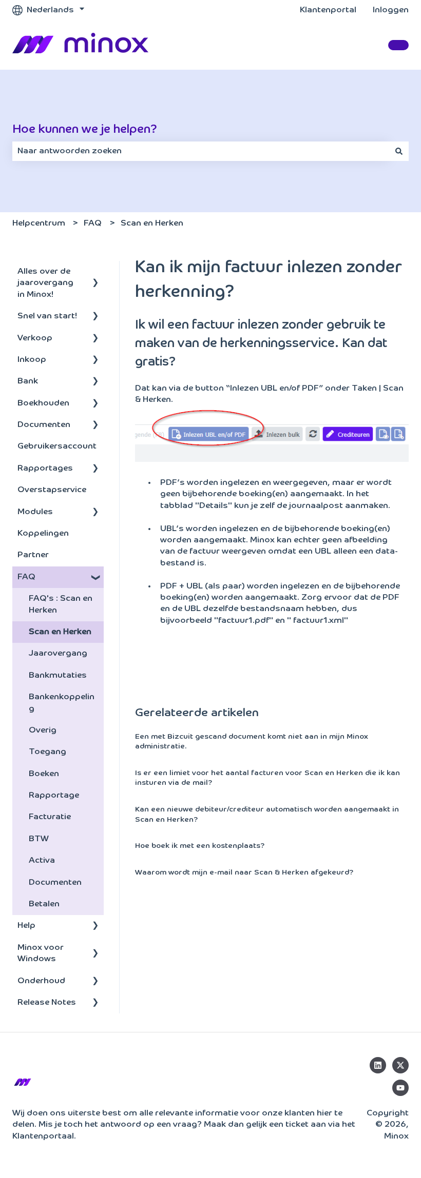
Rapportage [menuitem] (54, 795)
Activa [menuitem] (42, 861)
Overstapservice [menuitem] (51, 490)
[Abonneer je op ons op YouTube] (400, 1088)
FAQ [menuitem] (26, 577)
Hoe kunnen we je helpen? (84, 129)
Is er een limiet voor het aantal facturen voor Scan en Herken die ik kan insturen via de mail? (267, 778)
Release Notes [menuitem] (46, 1003)
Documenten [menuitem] (43, 425)
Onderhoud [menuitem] (41, 981)
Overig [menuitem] (42, 730)
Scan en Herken (152, 223)
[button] (95, 272)
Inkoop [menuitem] (31, 360)
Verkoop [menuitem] (34, 338)
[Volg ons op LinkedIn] (378, 1065)
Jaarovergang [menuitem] (58, 653)
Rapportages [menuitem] (45, 468)
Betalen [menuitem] (44, 904)
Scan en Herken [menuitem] (60, 632)
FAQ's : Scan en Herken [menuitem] (60, 604)
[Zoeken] (399, 151)
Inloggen (391, 10)
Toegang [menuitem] (47, 752)
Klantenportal (328, 10)
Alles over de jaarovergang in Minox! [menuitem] (45, 283)
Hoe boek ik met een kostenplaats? (199, 845)
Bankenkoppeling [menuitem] (61, 703)
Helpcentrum (38, 223)
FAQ (93, 223)
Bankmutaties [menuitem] (58, 676)
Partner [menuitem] (33, 555)
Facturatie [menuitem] (50, 817)
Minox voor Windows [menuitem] (40, 953)
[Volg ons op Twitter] (400, 1065)
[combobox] (200, 151)
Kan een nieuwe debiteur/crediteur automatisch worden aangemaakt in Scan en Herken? (267, 814)
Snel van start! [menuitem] (47, 316)
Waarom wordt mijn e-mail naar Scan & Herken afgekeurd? (244, 872)
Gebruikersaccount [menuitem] (57, 446)
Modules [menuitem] (35, 512)
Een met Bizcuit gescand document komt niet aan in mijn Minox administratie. (251, 741)
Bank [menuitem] (27, 381)
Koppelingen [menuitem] (43, 534)
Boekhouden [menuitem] (43, 403)
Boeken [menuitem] (44, 774)
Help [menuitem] (26, 926)
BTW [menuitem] (39, 839)
